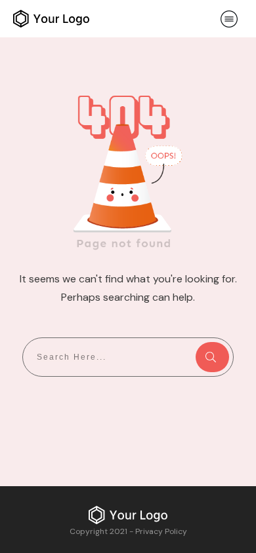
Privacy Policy (161, 531)
